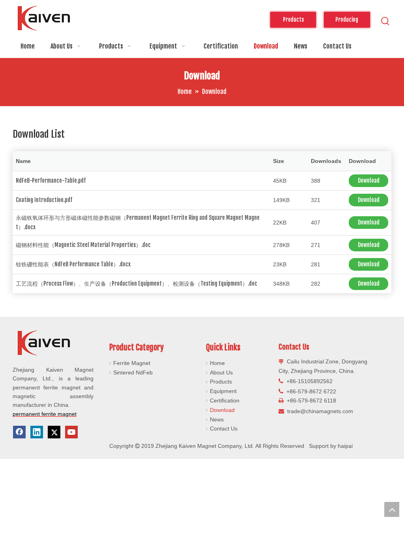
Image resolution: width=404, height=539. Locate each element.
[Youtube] (71, 432)
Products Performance (293, 22)
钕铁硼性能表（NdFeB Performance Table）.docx (73, 264)
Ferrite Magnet (131, 363)
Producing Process (346, 22)
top (391, 509)
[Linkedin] (36, 432)
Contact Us (224, 428)
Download (369, 180)
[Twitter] (54, 432)
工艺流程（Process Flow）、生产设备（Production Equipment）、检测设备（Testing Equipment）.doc (136, 283)
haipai (345, 446)
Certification (224, 400)
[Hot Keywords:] (385, 21)
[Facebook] (19, 432)
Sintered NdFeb (133, 372)
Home (217, 363)
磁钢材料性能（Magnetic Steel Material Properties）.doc (83, 244)
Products (221, 381)
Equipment (223, 391)
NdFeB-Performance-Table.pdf (51, 180)
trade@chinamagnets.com (320, 411)
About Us (221, 372)
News (217, 419)
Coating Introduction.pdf (44, 200)
